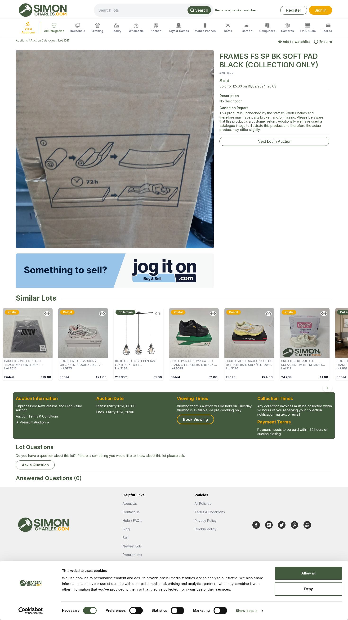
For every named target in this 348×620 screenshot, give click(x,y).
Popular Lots (132, 555)
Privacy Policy (206, 521)
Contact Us (131, 512)
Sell (125, 538)
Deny (308, 589)
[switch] (136, 610)
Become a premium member (235, 10)
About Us (130, 503)
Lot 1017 (64, 40)
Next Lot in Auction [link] (274, 141)
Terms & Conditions (210, 512)
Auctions (22, 40)
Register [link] (293, 10)
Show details (246, 611)
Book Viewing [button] (195, 419)
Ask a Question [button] (35, 465)
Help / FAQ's (132, 521)
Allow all (308, 573)
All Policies (203, 503)
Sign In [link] (320, 10)
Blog (126, 529)
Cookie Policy (205, 529)
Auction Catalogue (43, 40)
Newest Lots (132, 546)
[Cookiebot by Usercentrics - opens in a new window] (30, 610)
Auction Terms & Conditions (37, 416)
